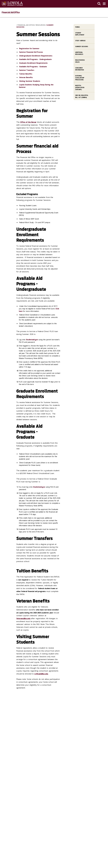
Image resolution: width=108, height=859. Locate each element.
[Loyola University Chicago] (12, 4)
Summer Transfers (26, 70)
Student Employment (79, 34)
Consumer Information (79, 69)
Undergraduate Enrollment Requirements (35, 56)
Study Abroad (80, 40)
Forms (77, 27)
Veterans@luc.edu (23, 618)
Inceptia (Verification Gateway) (79, 87)
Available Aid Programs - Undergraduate (35, 59)
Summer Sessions (81, 46)
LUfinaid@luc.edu (41, 674)
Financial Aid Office (11, 12)
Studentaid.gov (32, 339)
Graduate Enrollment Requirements (33, 63)
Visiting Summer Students (29, 81)
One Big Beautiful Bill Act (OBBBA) (81, 96)
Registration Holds (79, 61)
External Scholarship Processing (79, 78)
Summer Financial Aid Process (31, 52)
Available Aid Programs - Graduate (33, 66)
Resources (40, 25)
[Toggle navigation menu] (104, 4)
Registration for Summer (29, 48)
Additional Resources (79, 53)
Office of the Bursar (28, 122)
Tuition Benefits (25, 74)
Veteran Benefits (26, 77)
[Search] (99, 4)
